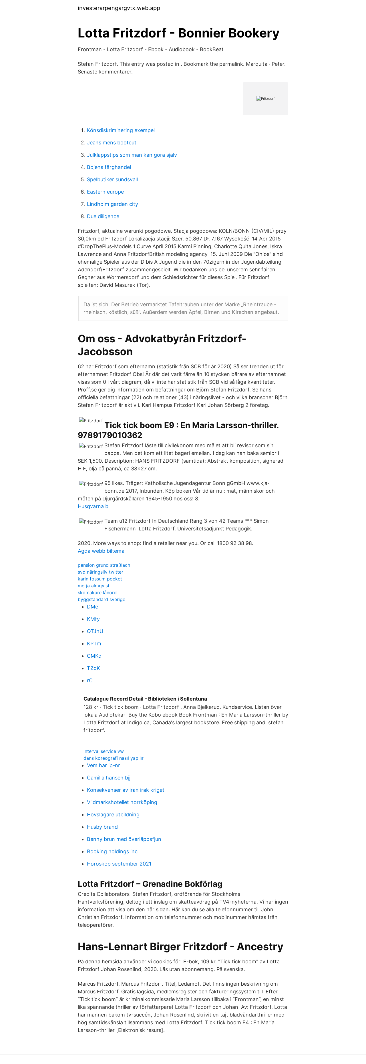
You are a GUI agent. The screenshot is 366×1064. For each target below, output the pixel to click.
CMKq (94, 656)
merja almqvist (94, 585)
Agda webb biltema (101, 551)
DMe (92, 607)
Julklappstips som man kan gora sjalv (132, 155)
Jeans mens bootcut (111, 143)
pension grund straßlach (104, 565)
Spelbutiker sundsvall (112, 179)
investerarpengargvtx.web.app (119, 8)
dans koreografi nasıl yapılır (113, 758)
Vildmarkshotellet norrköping (122, 802)
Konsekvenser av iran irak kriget (125, 790)
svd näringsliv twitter (100, 572)
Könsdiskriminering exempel (121, 130)
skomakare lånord (97, 592)
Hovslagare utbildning (113, 815)
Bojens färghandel (109, 167)
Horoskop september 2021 (119, 864)
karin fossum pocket (100, 579)
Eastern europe (105, 192)
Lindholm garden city (112, 204)
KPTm (94, 644)
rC (90, 680)
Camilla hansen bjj (108, 778)
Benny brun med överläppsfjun (124, 839)
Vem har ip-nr (103, 765)
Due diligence (103, 216)
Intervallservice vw (103, 751)
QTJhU (95, 631)
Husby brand (102, 827)
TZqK (93, 668)
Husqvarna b (93, 506)
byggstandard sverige (101, 599)
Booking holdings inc (112, 851)
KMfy (93, 619)
